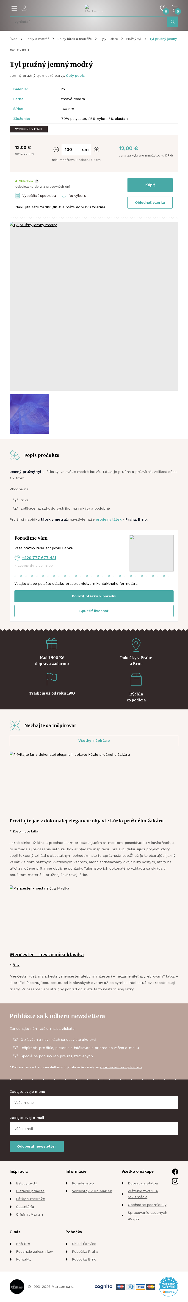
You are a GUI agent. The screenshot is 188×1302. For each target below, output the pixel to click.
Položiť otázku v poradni (94, 596)
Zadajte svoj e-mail (27, 1117)
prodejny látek (109, 519)
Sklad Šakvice (84, 1244)
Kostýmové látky (26, 831)
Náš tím (23, 1244)
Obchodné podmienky (147, 1205)
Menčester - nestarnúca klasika (47, 954)
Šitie (16, 965)
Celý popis (75, 75)
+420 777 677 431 (39, 557)
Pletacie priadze (30, 1191)
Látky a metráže (30, 1199)
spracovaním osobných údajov (121, 1067)
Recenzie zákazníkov (34, 1251)
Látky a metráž (37, 39)
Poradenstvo (83, 1183)
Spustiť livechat (94, 611)
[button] (27, 181)
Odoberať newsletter (36, 1146)
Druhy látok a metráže (74, 39)
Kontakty (23, 1259)
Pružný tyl (133, 39)
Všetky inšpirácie (94, 740)
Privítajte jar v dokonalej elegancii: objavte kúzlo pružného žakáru (87, 821)
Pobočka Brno (84, 1259)
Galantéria (25, 1206)
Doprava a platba (143, 1183)
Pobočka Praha (85, 1251)
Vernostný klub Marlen (92, 1191)
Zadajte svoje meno (27, 1091)
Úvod (13, 39)
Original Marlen (29, 1214)
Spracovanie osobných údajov (147, 1215)
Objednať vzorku (150, 202)
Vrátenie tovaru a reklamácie (143, 1194)
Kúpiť (150, 185)
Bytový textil (26, 1183)
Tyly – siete (109, 39)
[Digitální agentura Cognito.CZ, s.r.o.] (103, 1286)
